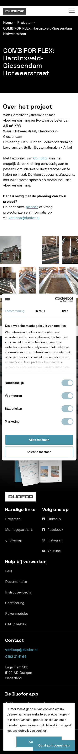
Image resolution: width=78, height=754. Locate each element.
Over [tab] (64, 311)
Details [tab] (40, 311)
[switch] (67, 395)
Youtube (54, 551)
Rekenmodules (16, 613)
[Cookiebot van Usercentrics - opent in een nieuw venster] (55, 299)
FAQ (8, 571)
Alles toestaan (39, 440)
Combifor (40, 158)
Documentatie (16, 582)
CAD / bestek (15, 624)
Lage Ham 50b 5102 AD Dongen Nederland (18, 672)
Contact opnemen (54, 745)
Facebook (55, 530)
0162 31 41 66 (16, 656)
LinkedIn (54, 519)
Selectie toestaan (39, 452)
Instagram (55, 540)
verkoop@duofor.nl (24, 218)
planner (32, 207)
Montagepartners (19, 530)
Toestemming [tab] (15, 311)
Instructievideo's (18, 592)
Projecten (12, 519)
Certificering (14, 603)
